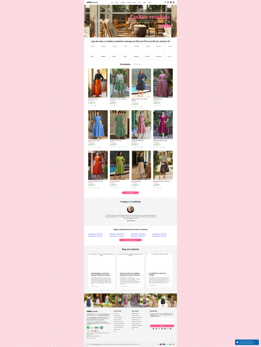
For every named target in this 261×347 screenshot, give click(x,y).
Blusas (129, 2)
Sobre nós (116, 313)
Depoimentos (117, 315)
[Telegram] (170, 329)
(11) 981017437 (92, 338)
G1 (101, 147)
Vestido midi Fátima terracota (95, 181)
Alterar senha (135, 327)
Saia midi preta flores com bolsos (161, 181)
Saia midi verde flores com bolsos (118, 99)
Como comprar (117, 319)
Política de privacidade (119, 323)
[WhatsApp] (168, 329)
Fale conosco (117, 329)
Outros (149, 2)
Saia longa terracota (93, 99)
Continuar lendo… (95, 286)
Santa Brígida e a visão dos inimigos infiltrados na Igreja (100, 274)
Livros (139, 2)
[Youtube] (165, 329)
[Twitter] (156, 329)
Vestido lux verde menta (116, 140)
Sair (133, 329)
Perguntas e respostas (137, 317)
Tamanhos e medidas (137, 325)
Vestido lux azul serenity (94, 140)
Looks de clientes (118, 317)
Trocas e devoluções (119, 325)
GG (95, 105)
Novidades (125, 64)
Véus (134, 2)
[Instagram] (159, 329)
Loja (112, 2)
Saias (117, 2)
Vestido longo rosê (157, 99)
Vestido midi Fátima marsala (160, 140)
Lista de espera (135, 315)
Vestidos (123, 2)
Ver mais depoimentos (130, 240)
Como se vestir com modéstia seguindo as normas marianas (130, 274)
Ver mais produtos (130, 192)
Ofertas (137, 64)
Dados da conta (135, 319)
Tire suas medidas (118, 327)
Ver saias (95, 26)
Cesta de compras (118, 321)
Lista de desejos (136, 323)
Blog (144, 2)
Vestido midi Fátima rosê (138, 140)
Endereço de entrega (137, 321)
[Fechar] (145, 164)
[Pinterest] (162, 329)
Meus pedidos (135, 313)
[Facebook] (153, 329)
